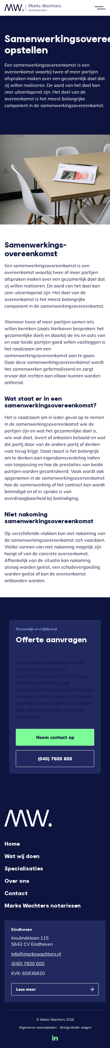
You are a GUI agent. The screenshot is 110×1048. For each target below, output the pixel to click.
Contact (16, 893)
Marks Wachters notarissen (43, 905)
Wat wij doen (22, 855)
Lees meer (26, 989)
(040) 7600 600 (55, 758)
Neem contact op (55, 737)
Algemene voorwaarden (38, 1027)
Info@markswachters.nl (36, 954)
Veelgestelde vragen (75, 1027)
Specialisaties (24, 868)
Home (12, 843)
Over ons (17, 880)
